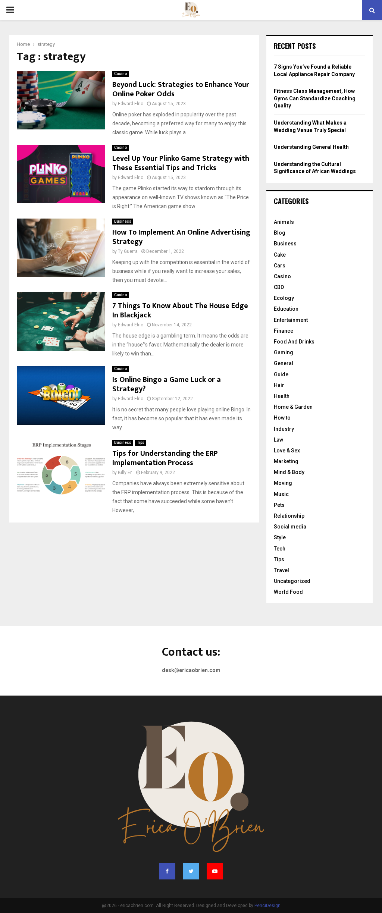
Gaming (283, 352)
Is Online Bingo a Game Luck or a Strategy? (166, 384)
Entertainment (291, 320)
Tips (140, 442)
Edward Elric (130, 103)
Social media (290, 527)
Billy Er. (125, 472)
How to (282, 418)
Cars (279, 266)
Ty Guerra (128, 251)
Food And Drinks (294, 342)
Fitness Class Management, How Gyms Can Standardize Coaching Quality (315, 98)
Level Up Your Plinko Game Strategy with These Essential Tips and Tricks (180, 163)
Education (286, 309)
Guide (281, 374)
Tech (279, 549)
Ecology (284, 298)
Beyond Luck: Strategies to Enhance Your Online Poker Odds (180, 89)
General (283, 363)
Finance (283, 331)
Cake (280, 255)
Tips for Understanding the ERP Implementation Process (165, 458)
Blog (279, 233)
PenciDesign (267, 905)
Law (278, 440)
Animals (284, 222)
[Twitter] (191, 871)
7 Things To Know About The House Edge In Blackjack (180, 310)
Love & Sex (287, 451)
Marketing (286, 461)
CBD (279, 287)
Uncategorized (292, 581)
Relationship (289, 516)
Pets (279, 505)
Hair (279, 385)
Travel (281, 570)
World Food (288, 592)
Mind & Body (289, 472)
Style (280, 537)
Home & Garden (293, 407)
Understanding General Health (311, 147)
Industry (284, 429)
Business (122, 221)
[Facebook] (167, 871)
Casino (120, 74)
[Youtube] (215, 871)
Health (281, 396)
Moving (283, 483)
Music (281, 494)
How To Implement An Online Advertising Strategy (181, 237)
